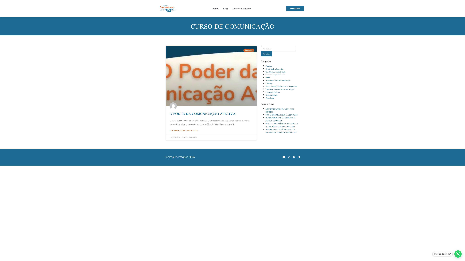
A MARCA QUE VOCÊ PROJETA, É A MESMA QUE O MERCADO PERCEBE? (281, 130)
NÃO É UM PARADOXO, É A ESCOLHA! (282, 115)
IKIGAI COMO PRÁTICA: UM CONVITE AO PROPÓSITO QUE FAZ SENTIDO (282, 125)
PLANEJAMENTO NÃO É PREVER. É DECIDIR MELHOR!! (280, 119)
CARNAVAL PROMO (241, 8)
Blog (225, 8)
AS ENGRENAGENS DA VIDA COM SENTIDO (280, 110)
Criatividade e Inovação (274, 69)
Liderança (269, 83)
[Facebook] (294, 157)
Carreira (269, 66)
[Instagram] (289, 157)
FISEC (268, 78)
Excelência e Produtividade (275, 72)
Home (215, 8)
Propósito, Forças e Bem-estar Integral (280, 89)
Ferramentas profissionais (275, 75)
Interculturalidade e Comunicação (278, 81)
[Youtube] (284, 157)
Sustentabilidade (271, 95)
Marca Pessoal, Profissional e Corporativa (281, 86)
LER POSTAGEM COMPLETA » (184, 130)
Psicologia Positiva (273, 92)
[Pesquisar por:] (278, 48)
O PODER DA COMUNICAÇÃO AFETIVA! (203, 114)
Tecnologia (270, 98)
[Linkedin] (299, 157)
